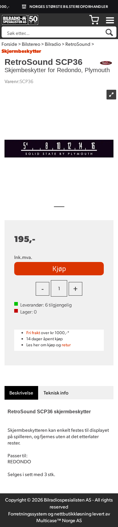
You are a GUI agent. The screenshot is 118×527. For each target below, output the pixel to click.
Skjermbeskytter (21, 51)
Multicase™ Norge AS (59, 520)
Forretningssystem (27, 513)
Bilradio (53, 44)
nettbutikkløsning (72, 513)
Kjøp (59, 268)
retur (66, 344)
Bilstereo (31, 44)
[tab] (21, 393)
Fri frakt (33, 332)
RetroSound (77, 44)
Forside (9, 44)
